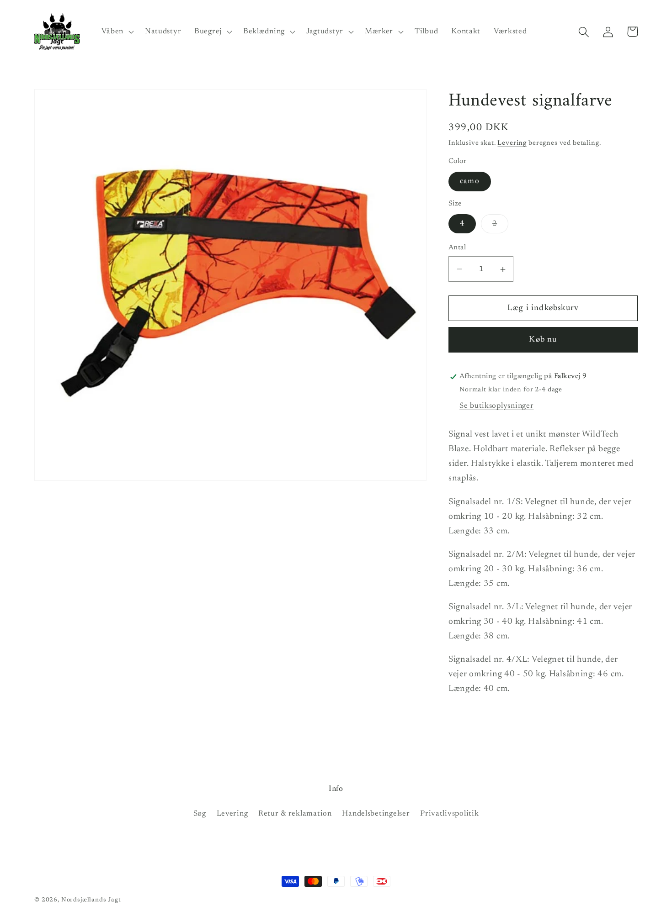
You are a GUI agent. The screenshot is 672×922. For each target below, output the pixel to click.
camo (470, 181)
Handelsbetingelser (376, 813)
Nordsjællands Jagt (91, 900)
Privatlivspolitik (449, 813)
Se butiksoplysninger (496, 406)
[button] (116, 32)
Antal (457, 247)
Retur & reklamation (295, 813)
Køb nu (543, 340)
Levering (512, 143)
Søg (199, 813)
